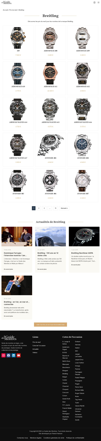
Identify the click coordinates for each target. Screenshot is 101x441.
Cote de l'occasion (39, 345)
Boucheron (66, 367)
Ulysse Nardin (79, 406)
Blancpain (65, 364)
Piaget (77, 384)
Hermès (77, 345)
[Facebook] (9, 355)
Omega (77, 366)
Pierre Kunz (79, 387)
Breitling (65, 374)
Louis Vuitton (79, 363)
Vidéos (35, 352)
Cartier (64, 380)
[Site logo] (6, 2)
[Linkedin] (14, 355)
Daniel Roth (66, 399)
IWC (76, 351)
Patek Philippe (80, 378)
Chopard (65, 389)
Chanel (64, 383)
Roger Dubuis (79, 393)
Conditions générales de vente (53, 438)
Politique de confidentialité (75, 438)
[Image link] (8, 337)
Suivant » (64, 208)
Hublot (77, 348)
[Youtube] (19, 355)
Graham (77, 341)
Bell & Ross (66, 361)
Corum (64, 396)
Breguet (65, 370)
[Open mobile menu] (99, 2)
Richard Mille (79, 390)
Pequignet (78, 381)
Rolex (77, 396)
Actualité (35, 349)
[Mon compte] (94, 2)
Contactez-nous (22, 438)
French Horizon (57, 433)
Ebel (63, 402)
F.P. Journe (66, 405)
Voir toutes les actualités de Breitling (50, 324)
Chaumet (65, 386)
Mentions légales (36, 438)
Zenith (77, 420)
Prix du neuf (13, 10)
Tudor (77, 403)
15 (55, 208)
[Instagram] (3, 355)
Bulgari (64, 377)
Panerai (77, 369)
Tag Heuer (78, 399)
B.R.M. (64, 352)
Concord (65, 392)
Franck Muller (67, 408)
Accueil (5, 10)
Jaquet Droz (79, 359)
